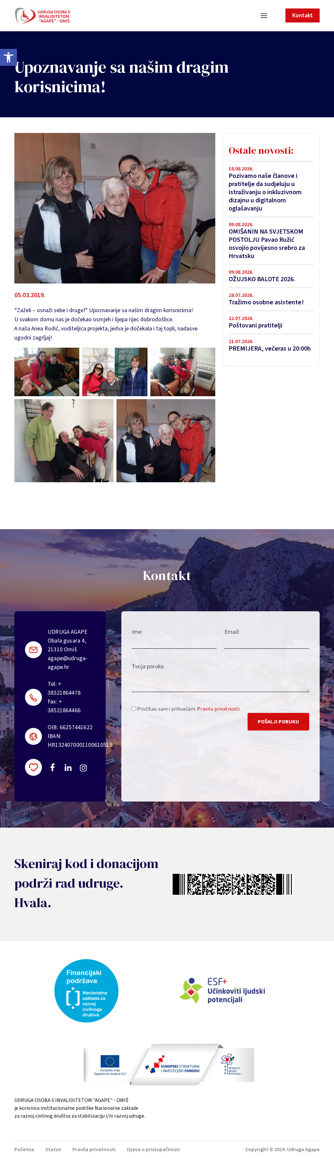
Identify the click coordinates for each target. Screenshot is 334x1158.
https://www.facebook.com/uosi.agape (52, 767)
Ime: (137, 632)
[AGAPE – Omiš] (42, 15)
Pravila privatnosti (218, 709)
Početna (24, 1149)
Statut (53, 1149)
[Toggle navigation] (264, 16)
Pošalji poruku (278, 721)
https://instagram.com (83, 768)
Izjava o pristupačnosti (153, 1149)
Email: (232, 632)
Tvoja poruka (148, 666)
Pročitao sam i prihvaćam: (188, 709)
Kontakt (302, 15)
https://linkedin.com (68, 767)
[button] (8, 57)
